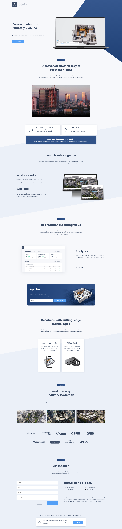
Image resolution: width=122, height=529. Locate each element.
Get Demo (67, 4)
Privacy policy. (39, 503)
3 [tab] (79, 267)
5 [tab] (82, 267)
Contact (58, 4)
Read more (31, 418)
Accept (78, 522)
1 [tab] (76, 267)
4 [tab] (81, 267)
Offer (37, 4)
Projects (51, 4)
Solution (44, 4)
